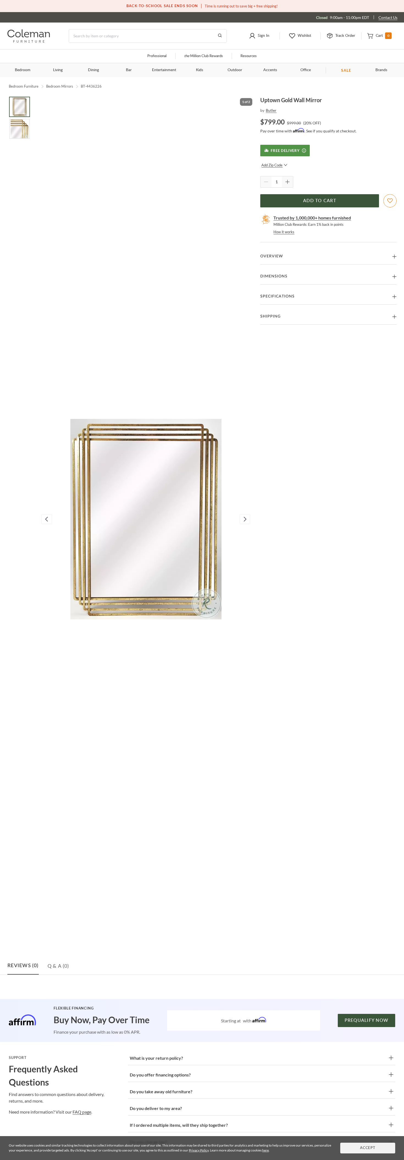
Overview (271, 256)
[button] (259, 36)
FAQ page (82, 1111)
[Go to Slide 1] (19, 107)
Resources (248, 56)
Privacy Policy (199, 1150)
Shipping (270, 316)
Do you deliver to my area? (156, 1108)
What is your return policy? (156, 1058)
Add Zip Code (272, 165)
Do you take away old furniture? (161, 1091)
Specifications (277, 296)
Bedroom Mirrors (59, 86)
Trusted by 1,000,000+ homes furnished (312, 217)
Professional (157, 56)
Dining (93, 70)
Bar (129, 70)
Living (58, 70)
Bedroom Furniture (23, 86)
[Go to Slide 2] (19, 129)
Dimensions (273, 276)
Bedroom (23, 70)
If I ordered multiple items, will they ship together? (179, 1125)
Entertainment (164, 70)
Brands (381, 70)
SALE (346, 70)
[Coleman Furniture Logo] (28, 41)
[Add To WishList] (390, 200)
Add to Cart (319, 201)
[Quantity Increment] (287, 181)
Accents (270, 70)
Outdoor (235, 70)
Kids (199, 70)
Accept (367, 1148)
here (265, 1150)
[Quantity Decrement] (266, 181)
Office (305, 70)
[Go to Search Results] (219, 36)
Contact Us (387, 17)
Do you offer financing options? (160, 1074)
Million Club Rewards (203, 56)
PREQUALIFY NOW (367, 1020)
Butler (271, 110)
